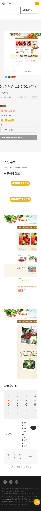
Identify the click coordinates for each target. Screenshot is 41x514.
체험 (37, 502)
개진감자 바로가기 (20, 183)
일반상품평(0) (24, 444)
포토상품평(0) (24, 438)
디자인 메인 (12, 10)
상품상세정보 (12, 173)
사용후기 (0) (11, 386)
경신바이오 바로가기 (20, 199)
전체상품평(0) (24, 424)
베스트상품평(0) (24, 431)
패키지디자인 (28, 10)
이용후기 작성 (34, 428)
